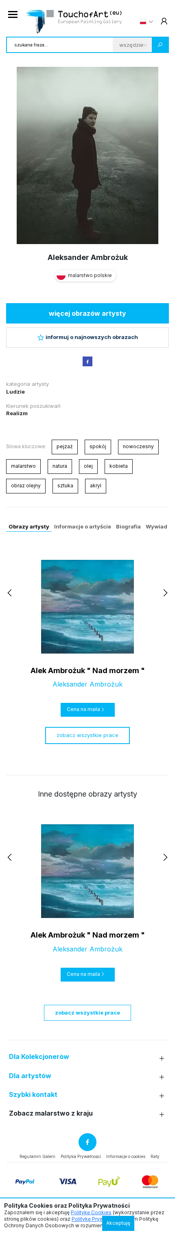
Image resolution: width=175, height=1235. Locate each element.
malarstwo (23, 466)
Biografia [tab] (128, 526)
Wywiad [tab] (156, 526)
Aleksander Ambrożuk (88, 257)
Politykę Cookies (91, 1212)
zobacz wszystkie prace (87, 735)
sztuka (65, 485)
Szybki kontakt (33, 1095)
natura (59, 466)
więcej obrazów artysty (87, 313)
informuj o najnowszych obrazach (92, 337)
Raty (155, 1156)
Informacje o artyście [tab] (82, 526)
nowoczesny (138, 446)
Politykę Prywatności (96, 1219)
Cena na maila (83, 709)
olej (88, 466)
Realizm (17, 413)
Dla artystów (30, 1076)
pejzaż (65, 446)
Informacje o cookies (125, 1156)
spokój (98, 446)
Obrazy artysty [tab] (29, 526)
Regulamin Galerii (37, 1156)
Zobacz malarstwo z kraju (51, 1113)
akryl (95, 485)
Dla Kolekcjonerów (39, 1057)
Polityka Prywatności (81, 1156)
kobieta (118, 466)
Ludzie (15, 391)
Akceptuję (118, 1223)
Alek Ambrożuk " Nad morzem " (88, 670)
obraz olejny (26, 485)
